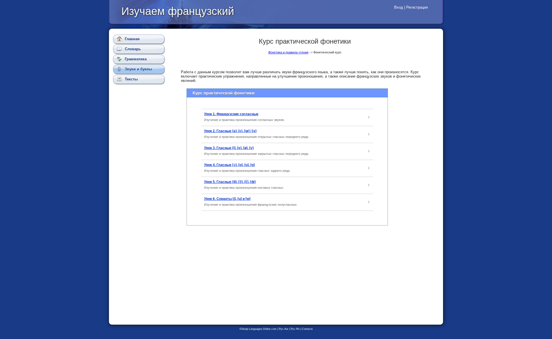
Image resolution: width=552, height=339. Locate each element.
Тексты (131, 79)
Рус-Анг (283, 329)
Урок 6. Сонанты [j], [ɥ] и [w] (227, 199)
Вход (398, 7)
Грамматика (135, 59)
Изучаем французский (177, 11)
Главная (132, 39)
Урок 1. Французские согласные (231, 114)
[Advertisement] (140, 188)
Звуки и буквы (138, 69)
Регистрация (417, 7)
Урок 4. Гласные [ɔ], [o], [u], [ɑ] (229, 165)
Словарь (132, 49)
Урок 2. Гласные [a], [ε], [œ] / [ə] (230, 131)
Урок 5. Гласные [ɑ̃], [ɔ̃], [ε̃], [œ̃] (230, 182)
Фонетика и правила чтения (288, 52)
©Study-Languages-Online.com (258, 329)
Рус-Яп (295, 329)
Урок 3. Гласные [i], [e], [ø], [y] (229, 148)
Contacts (307, 329)
